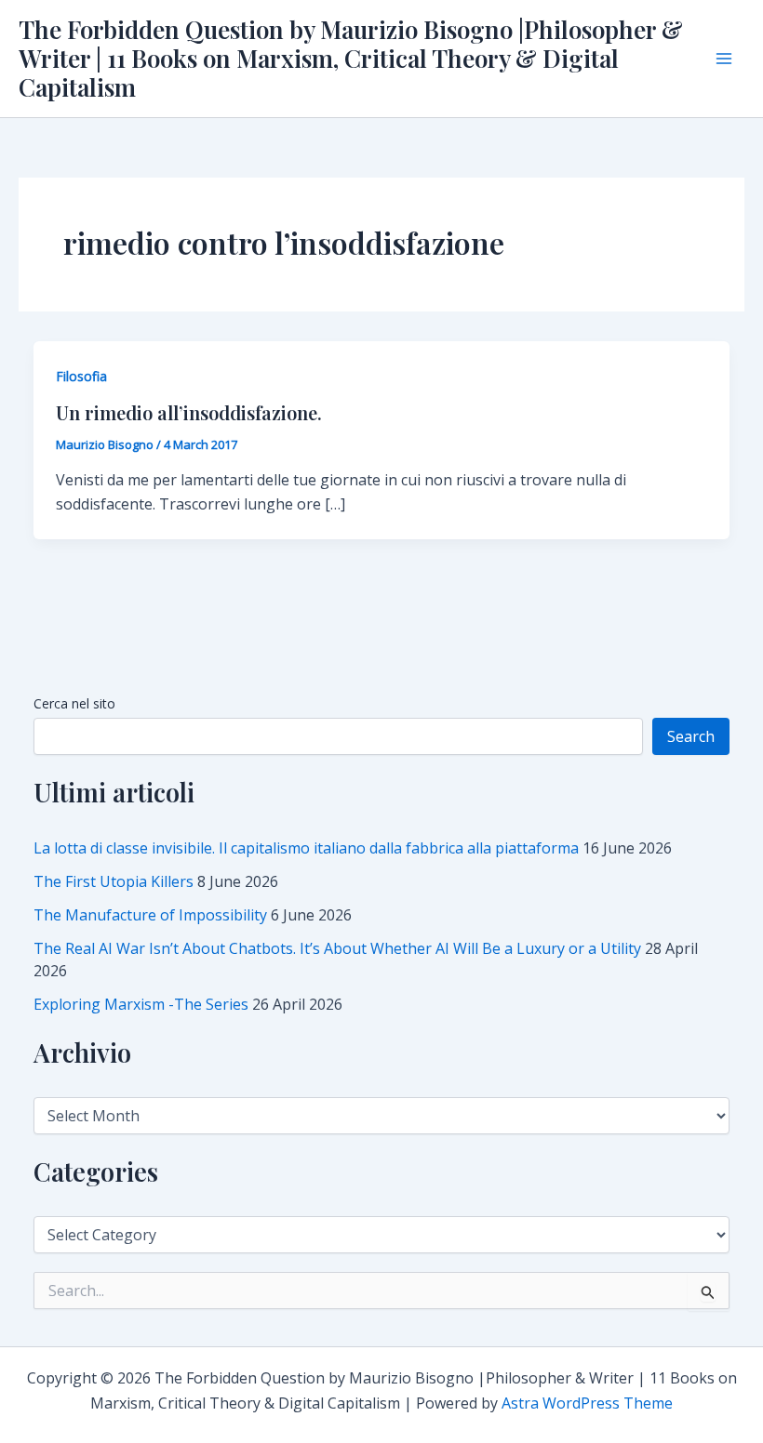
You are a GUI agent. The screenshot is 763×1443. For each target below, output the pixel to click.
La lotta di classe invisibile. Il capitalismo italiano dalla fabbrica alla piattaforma (306, 848)
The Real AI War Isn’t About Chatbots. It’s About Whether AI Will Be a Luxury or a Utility (337, 948)
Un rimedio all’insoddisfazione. (189, 412)
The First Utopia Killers (113, 881)
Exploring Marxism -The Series (140, 1004)
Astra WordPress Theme (587, 1403)
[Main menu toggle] (723, 58)
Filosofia (81, 376)
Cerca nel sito (74, 703)
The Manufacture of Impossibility (150, 915)
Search (691, 736)
